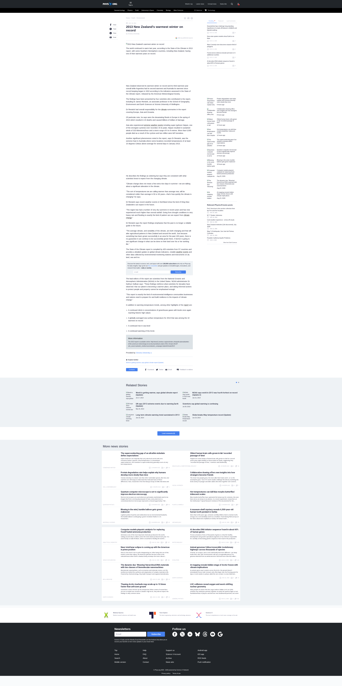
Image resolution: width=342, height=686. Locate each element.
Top (115, 650)
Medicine (199, 10)
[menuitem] (119, 10)
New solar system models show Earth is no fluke (220, 37)
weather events (182, 252)
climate (164, 109)
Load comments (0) (168, 433)
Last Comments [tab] (231, 21)
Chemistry (160, 10)
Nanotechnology (119, 10)
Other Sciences (178, 10)
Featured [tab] (220, 21)
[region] (222, 46)
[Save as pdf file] (188, 18)
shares (132, 369)
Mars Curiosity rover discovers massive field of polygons (221, 45)
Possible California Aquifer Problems (218, 238)
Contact (146, 662)
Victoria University (133, 34)
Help (144, 650)
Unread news (212, 4)
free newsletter (152, 266)
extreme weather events (153, 125)
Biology (168, 10)
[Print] (192, 18)
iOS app (201, 654)
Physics (130, 10)
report (186, 305)
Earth (137, 10)
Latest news (200, 4)
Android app (202, 650)
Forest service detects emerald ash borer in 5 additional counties (221, 54)
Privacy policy (166, 673)
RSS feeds (202, 658)
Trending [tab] (211, 21)
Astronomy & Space (147, 10)
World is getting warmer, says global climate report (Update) (145, 362)
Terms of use (177, 673)
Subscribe (223, 4)
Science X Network (183, 670)
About (145, 658)
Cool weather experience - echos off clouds (220, 220)
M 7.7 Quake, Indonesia (214, 215)
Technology (211, 10)
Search (117, 658)
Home (116, 654)
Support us (170, 650)
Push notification (204, 662)
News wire (170, 662)
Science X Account (173, 654)
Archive (169, 658)
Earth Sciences (233, 242)
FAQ (144, 654)
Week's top (189, 4)
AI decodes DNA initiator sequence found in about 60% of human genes (221, 62)
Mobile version (120, 662)
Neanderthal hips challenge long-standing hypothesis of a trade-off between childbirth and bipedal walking (222, 28)
